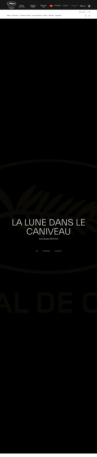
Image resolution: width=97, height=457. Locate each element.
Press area (58, 15)
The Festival (14, 15)
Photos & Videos (37, 15)
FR (87, 12)
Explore (45, 15)
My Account (82, 12)
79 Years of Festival (25, 15)
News (8, 15)
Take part (51, 15)
